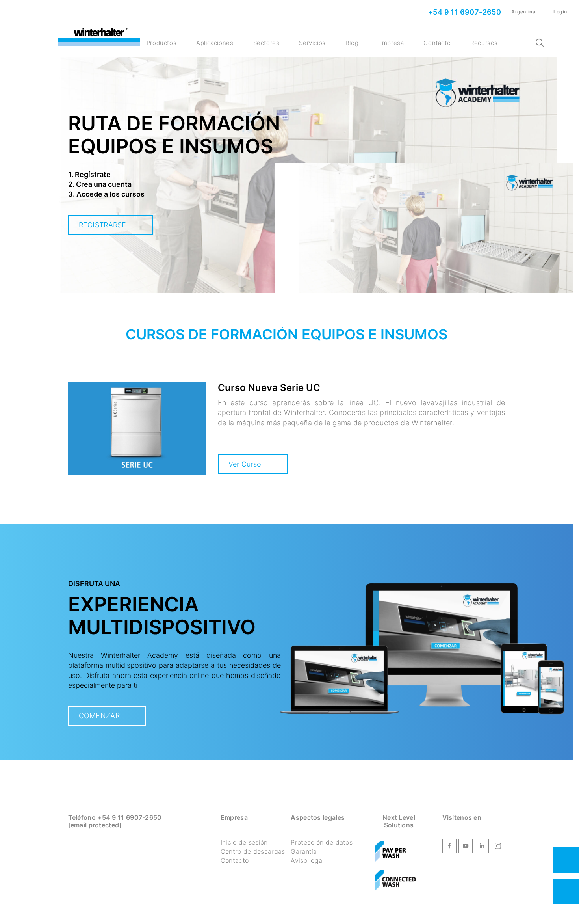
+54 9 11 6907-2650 (464, 12)
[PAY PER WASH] (390, 852)
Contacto (437, 43)
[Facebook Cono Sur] (449, 847)
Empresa (391, 43)
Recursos (484, 43)
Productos (161, 43)
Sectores (266, 43)
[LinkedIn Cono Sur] (482, 847)
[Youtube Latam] (465, 847)
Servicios (312, 43)
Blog (351, 43)
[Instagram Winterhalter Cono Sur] (498, 847)
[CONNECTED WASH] (395, 881)
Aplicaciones (214, 43)
